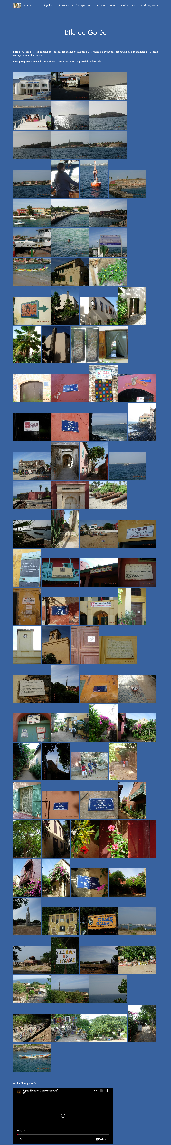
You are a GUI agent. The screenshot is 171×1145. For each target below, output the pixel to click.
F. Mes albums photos (147, 5)
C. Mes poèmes (82, 5)
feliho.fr (27, 5)
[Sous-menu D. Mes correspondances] (114, 5)
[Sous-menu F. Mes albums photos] (157, 5)
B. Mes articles (65, 5)
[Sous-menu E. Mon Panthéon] (134, 5)
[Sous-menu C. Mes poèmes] (89, 5)
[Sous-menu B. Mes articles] (72, 5)
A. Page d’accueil (49, 5)
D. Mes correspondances (103, 5)
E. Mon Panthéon (125, 5)
